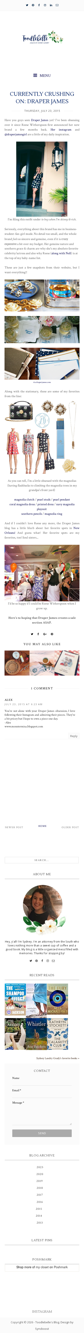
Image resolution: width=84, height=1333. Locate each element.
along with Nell (61, 253)
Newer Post (14, 827)
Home (42, 826)
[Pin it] (52, 634)
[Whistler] (36, 1034)
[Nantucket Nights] (36, 1001)
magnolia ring (53, 514)
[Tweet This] (32, 634)
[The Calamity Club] (57, 1034)
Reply (74, 736)
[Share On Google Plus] (45, 634)
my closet (42, 1267)
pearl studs (43, 499)
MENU (45, 75)
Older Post (70, 827)
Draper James (39, 120)
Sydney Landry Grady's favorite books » (57, 1058)
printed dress (45, 504)
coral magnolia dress (22, 504)
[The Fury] (57, 999)
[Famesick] (15, 1034)
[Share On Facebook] (38, 634)
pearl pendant (61, 499)
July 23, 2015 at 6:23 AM (24, 704)
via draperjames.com (42, 382)
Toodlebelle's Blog (47, 1322)
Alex (9, 700)
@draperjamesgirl (16, 134)
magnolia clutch (24, 499)
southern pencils (31, 514)
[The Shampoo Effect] (15, 1000)
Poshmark (61, 1267)
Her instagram (61, 129)
